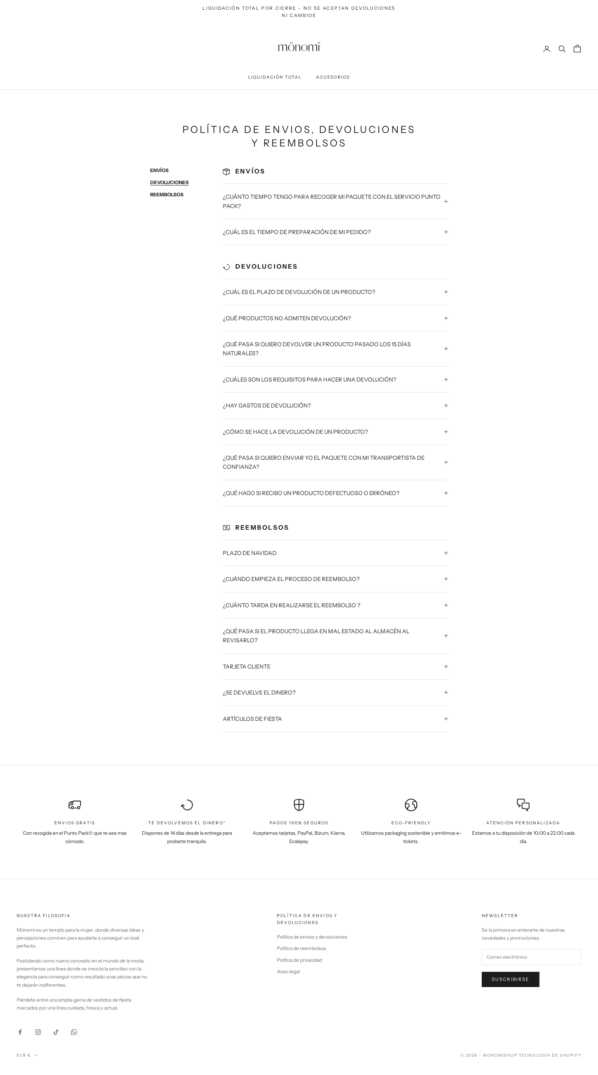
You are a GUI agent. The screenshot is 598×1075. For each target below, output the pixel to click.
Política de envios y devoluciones (312, 937)
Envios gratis (74, 822)
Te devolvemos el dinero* (187, 822)
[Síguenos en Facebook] (20, 1032)
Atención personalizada (523, 822)
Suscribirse (510, 979)
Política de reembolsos (301, 948)
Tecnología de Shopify (550, 1055)
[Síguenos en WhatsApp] (74, 1032)
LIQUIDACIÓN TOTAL (275, 77)
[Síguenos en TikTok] (56, 1032)
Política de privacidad (299, 960)
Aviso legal (288, 971)
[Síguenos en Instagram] (38, 1032)
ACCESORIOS (333, 77)
